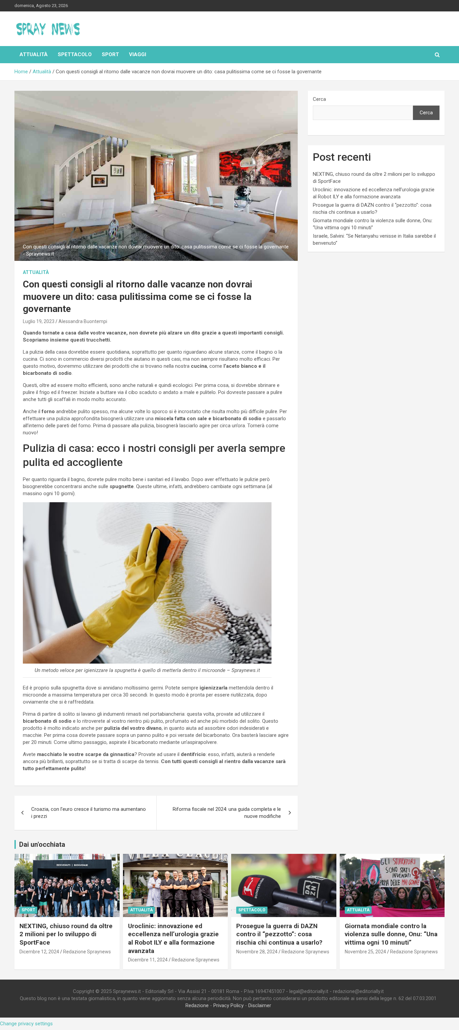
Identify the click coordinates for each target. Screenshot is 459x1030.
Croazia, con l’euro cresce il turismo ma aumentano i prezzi (88, 812)
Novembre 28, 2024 (257, 951)
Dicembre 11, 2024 (148, 959)
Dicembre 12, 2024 (39, 951)
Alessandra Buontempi (82, 321)
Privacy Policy (228, 1005)
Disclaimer (259, 1005)
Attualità (33, 54)
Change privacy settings (26, 1024)
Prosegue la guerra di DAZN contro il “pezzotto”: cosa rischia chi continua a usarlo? (279, 934)
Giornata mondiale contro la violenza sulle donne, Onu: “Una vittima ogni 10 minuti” (391, 934)
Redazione (197, 1005)
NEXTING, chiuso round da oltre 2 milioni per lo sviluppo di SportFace (66, 934)
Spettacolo (75, 54)
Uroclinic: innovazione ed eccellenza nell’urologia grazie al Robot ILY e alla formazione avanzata (173, 938)
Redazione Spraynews (87, 951)
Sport (110, 54)
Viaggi (137, 54)
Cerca (319, 99)
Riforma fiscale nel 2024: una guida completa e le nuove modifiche (227, 812)
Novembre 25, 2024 (365, 951)
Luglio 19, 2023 (38, 321)
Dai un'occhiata (42, 844)
